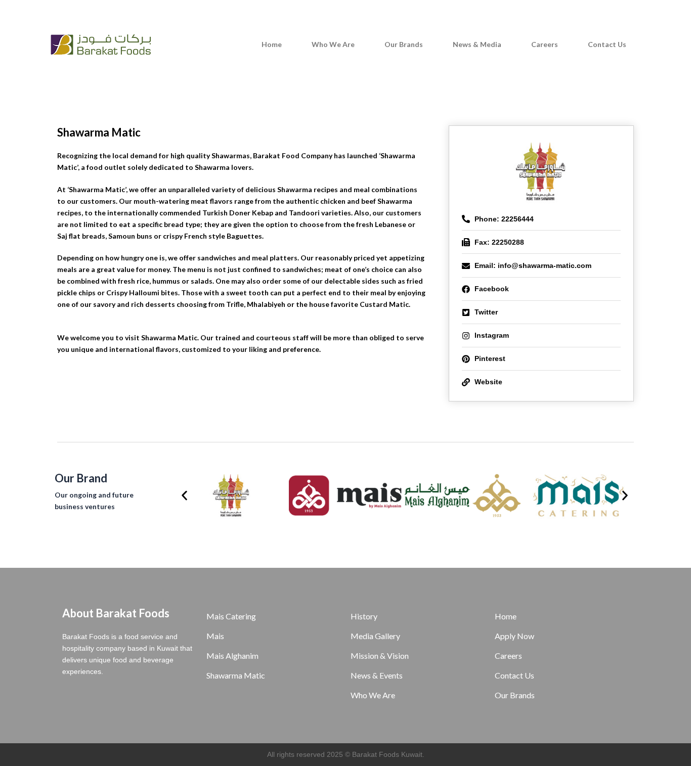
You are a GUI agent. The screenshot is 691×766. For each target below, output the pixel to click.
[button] (184, 495)
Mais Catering (231, 616)
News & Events (377, 675)
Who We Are (333, 44)
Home (272, 44)
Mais (215, 636)
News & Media (477, 44)
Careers (544, 44)
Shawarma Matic (235, 675)
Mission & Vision (380, 655)
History (364, 616)
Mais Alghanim (232, 655)
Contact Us (607, 44)
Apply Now (514, 636)
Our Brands (403, 44)
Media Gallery (375, 636)
